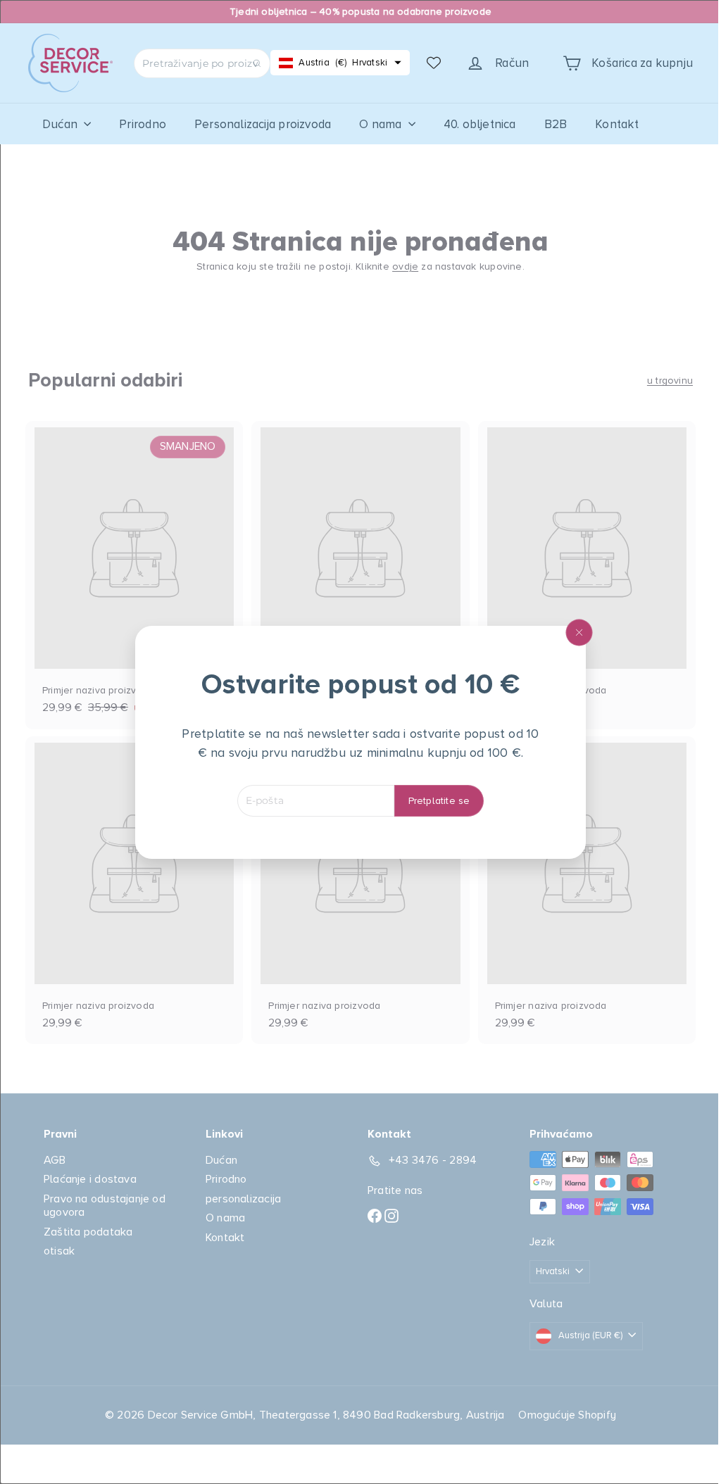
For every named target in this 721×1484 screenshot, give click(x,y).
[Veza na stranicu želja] (434, 63)
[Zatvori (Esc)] (573, 632)
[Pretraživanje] (257, 63)
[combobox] (202, 63)
